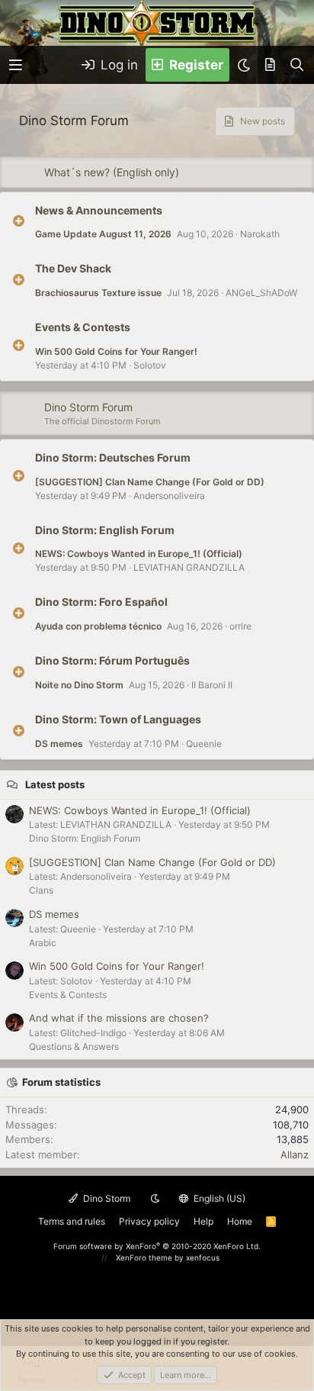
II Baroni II (211, 685)
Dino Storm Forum (88, 407)
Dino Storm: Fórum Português (112, 660)
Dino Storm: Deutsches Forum (113, 457)
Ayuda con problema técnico (98, 626)
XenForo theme (144, 1257)
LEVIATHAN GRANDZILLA (189, 567)
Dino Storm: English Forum (105, 529)
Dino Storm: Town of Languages (118, 719)
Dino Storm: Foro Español (101, 601)
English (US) (218, 1198)
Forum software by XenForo (157, 1246)
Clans (41, 890)
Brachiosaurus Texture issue (98, 292)
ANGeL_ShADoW (261, 292)
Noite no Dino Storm (79, 685)
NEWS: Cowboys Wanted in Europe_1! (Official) (138, 553)
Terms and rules (71, 1221)
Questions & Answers (74, 1046)
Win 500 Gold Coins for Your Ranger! (116, 351)
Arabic (42, 942)
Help (203, 1221)
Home (239, 1221)
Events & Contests (82, 326)
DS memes (59, 743)
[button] (15, 65)
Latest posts (55, 784)
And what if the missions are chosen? (119, 1018)
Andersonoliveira (169, 495)
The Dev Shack (73, 268)
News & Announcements (98, 209)
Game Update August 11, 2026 (103, 234)
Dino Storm (105, 1198)
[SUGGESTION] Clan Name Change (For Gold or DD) (149, 482)
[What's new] (270, 65)
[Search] (297, 65)
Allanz (294, 1154)
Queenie (204, 743)
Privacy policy (149, 1221)
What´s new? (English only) (111, 172)
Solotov (149, 365)
